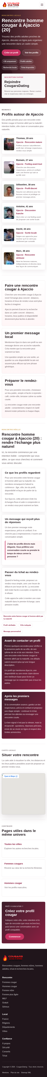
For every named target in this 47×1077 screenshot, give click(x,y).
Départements (8, 1027)
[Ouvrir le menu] (42, 4)
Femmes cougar (9, 982)
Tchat (4, 1056)
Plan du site (15, 1073)
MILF (4, 998)
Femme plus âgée (10, 994)
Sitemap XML (26, 1073)
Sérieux (5, 1007)
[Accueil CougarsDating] (11, 4)
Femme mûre (8, 990)
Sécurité (6, 1047)
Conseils (6, 1052)
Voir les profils (31, 53)
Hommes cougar (9, 986)
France (5, 1019)
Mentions (5, 1073)
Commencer (15, 937)
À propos (6, 1043)
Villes (4, 1031)
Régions (6, 1023)
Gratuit (5, 1003)
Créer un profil (11, 53)
